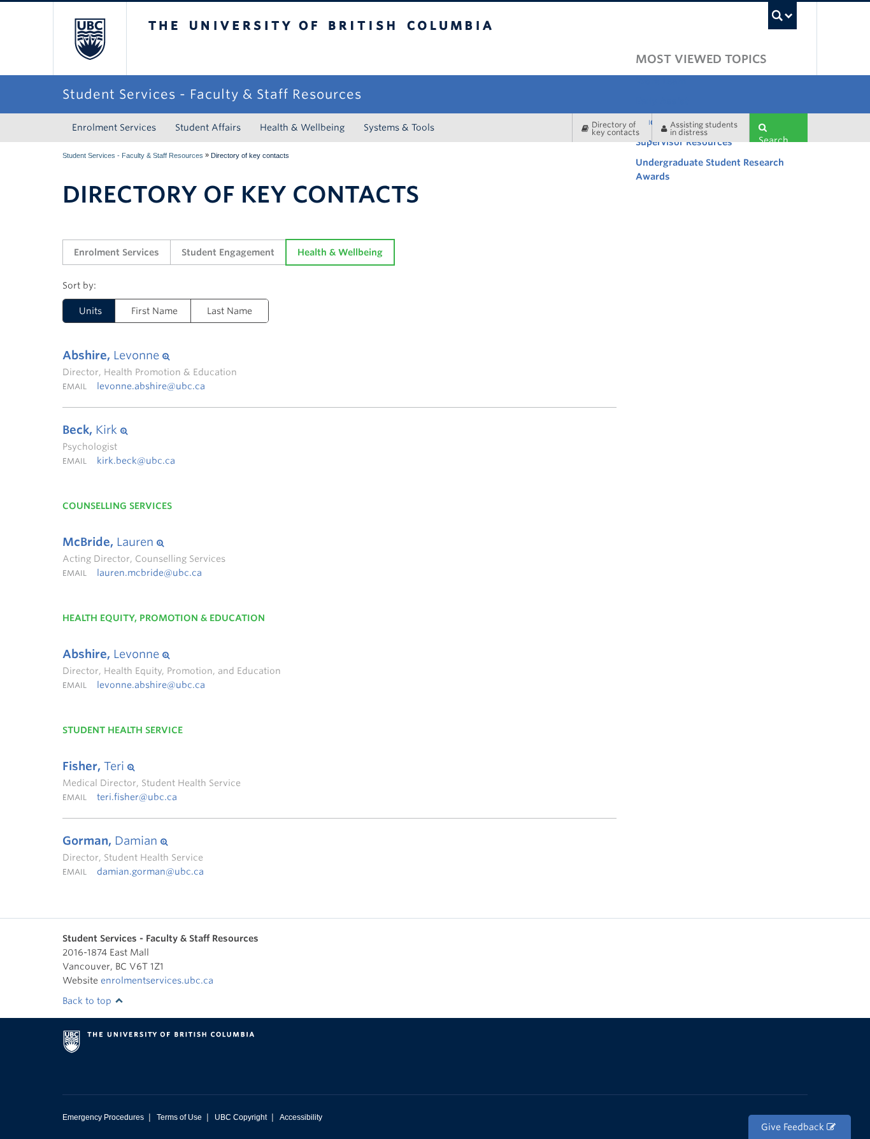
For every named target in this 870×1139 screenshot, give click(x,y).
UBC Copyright (241, 1117)
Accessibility (301, 1117)
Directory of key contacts (615, 128)
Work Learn (661, 81)
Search (773, 138)
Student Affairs (208, 127)
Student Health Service (122, 730)
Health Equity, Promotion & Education (163, 618)
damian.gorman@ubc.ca (150, 871)
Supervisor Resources (684, 142)
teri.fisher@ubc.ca (137, 797)
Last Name (229, 311)
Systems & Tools (399, 127)
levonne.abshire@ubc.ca (151, 386)
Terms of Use (179, 1117)
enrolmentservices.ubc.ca (157, 980)
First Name (154, 311)
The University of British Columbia (89, 38)
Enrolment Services (114, 127)
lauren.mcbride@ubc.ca (149, 573)
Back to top (88, 1001)
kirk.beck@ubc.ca (136, 460)
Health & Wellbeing (302, 127)
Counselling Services (117, 506)
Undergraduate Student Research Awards (710, 169)
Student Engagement (228, 252)
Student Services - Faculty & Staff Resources (132, 155)
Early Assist (662, 101)
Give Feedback (794, 1127)
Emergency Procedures (103, 1117)
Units (82, 311)
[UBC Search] (782, 15)
